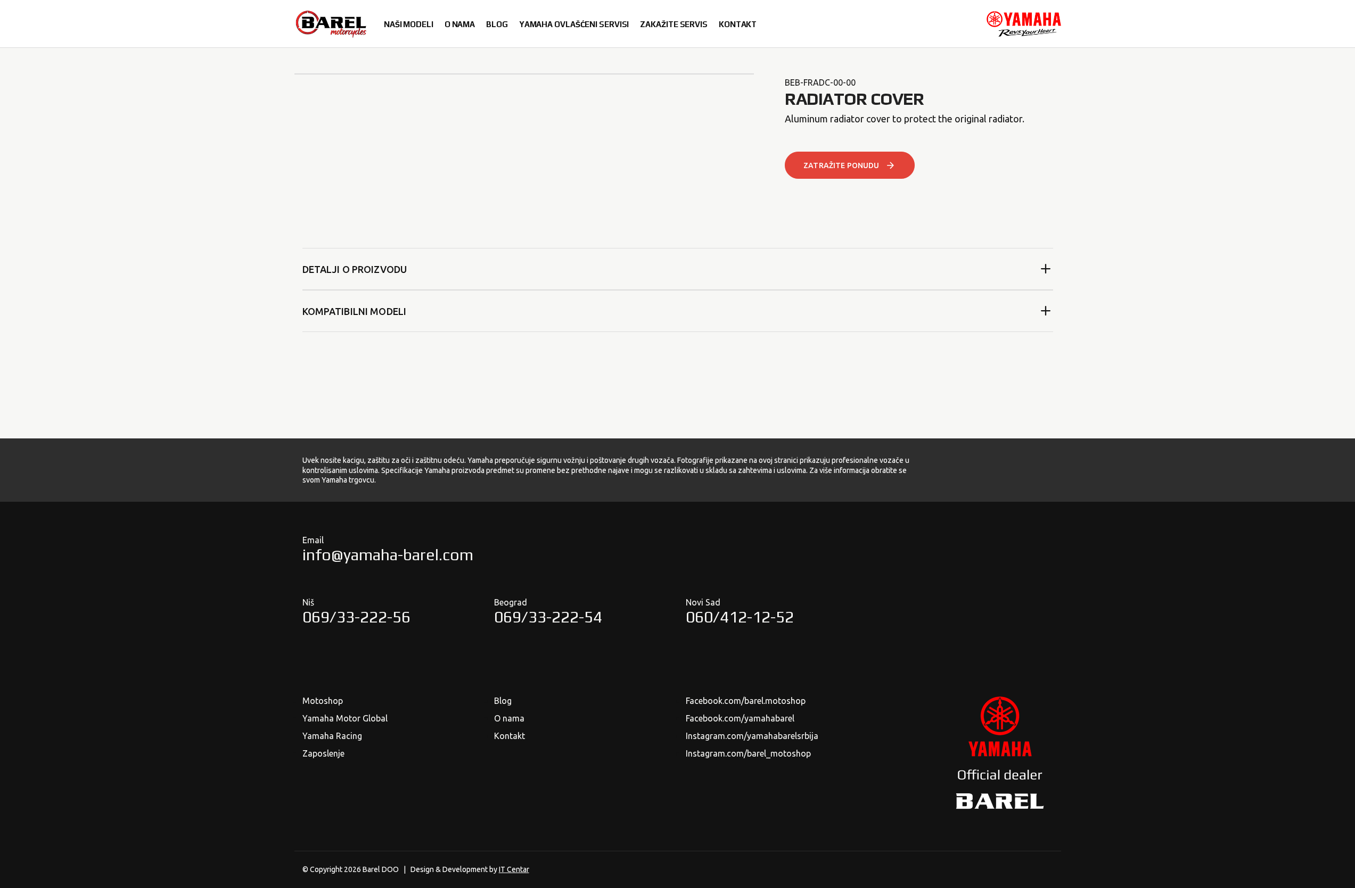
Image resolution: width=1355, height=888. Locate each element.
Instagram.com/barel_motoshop (748, 753)
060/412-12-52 (740, 617)
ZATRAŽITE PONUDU (841, 165)
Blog (503, 701)
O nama (509, 718)
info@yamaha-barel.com (387, 554)
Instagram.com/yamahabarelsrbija (752, 736)
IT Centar (514, 869)
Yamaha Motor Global (345, 718)
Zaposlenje (323, 753)
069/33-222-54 (548, 617)
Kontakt (509, 736)
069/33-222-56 (356, 617)
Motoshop (322, 701)
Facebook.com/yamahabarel (740, 718)
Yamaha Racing (332, 736)
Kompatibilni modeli (354, 311)
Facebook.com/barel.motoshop (746, 701)
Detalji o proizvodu (354, 269)
